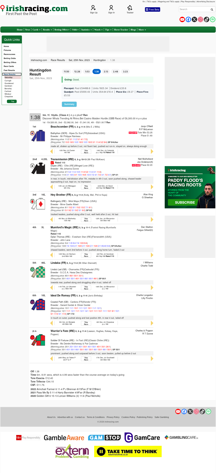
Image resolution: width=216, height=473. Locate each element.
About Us (51, 417)
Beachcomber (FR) (62, 126)
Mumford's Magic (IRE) (64, 227)
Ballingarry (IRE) (58, 201)
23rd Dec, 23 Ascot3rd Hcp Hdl (105, 187)
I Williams (148, 262)
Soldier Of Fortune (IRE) (62, 340)
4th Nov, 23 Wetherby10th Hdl (67, 219)
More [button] (141, 29)
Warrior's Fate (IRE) (63, 331)
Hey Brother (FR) (61, 195)
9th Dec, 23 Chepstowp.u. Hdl (105, 323)
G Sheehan (147, 197)
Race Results (58, 60)
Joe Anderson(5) (145, 161)
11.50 (66, 71)
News (27, 29)
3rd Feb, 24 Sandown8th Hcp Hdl (105, 255)
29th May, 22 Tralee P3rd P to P (67, 358)
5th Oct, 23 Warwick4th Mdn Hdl (67, 323)
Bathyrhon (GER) (59, 133)
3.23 (125, 71)
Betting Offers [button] (61, 29)
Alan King (148, 194)
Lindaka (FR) (58, 263)
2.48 (115, 71)
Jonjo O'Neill (147, 126)
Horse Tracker (121, 29)
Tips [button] (107, 29)
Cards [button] (36, 29)
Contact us (80, 417)
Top (12, 101)
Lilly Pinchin (147, 298)
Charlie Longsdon (144, 295)
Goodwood (9, 83)
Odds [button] (74, 29)
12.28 (77, 71)
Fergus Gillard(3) (145, 230)
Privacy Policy (113, 417)
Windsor (8, 93)
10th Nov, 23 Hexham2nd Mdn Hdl (67, 255)
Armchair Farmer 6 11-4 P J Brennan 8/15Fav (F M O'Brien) (69, 389)
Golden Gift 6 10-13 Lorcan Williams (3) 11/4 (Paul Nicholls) (68, 395)
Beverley (8, 88)
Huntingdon (99, 60)
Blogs (133, 29)
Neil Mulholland (145, 158)
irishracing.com (39, 60)
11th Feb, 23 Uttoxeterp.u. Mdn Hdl (67, 287)
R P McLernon (146, 129)
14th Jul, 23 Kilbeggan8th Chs (67, 187)
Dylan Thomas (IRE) (60, 236)
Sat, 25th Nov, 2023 (79, 60)
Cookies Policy (128, 417)
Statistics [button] (85, 29)
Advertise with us (65, 417)
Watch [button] (97, 29)
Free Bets (153, 9)
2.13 (106, 71)
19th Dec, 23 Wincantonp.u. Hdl (105, 287)
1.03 (87, 71)
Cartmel (8, 91)
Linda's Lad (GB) (59, 269)
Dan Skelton (147, 226)
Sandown (8, 85)
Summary (69, 104)
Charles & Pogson (144, 330)
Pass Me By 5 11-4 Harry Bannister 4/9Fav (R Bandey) (66, 392)
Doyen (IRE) (56, 165)
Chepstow (9, 96)
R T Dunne (147, 333)
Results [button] (46, 29)
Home (20, 29)
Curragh (8, 80)
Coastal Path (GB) (59, 301)
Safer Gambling (162, 417)
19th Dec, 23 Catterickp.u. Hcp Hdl (105, 151)
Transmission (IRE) (62, 159)
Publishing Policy (145, 417)
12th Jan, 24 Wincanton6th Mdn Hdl (105, 219)
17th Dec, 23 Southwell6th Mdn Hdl (105, 358)
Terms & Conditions (96, 417)
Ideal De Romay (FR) (63, 295)
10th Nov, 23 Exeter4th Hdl (67, 151)
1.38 (96, 71)
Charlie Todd (147, 265)
